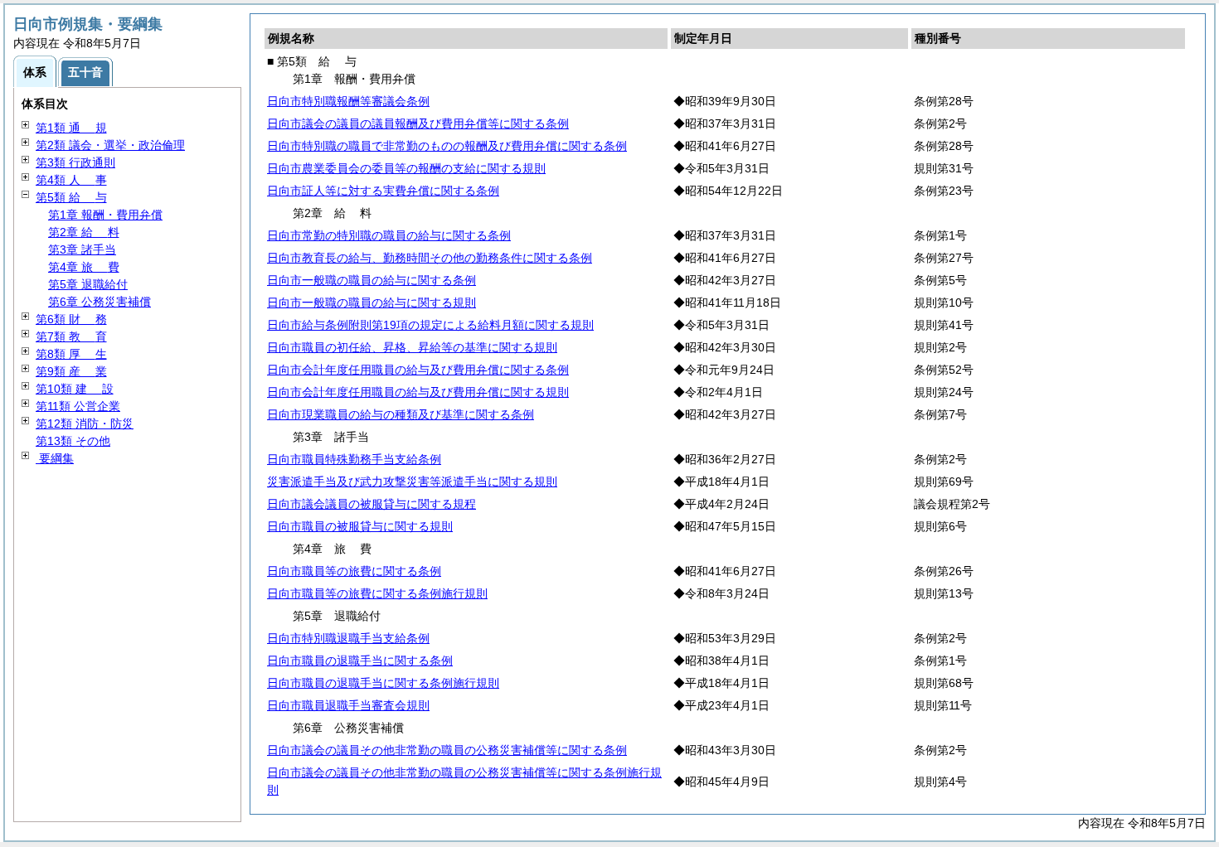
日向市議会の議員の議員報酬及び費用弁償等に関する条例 (418, 123)
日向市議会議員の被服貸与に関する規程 (371, 504)
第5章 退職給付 (88, 284)
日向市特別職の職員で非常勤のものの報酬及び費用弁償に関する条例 (447, 145)
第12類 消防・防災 (85, 423)
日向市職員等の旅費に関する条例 (354, 571)
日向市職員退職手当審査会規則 (348, 705)
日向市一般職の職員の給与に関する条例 (371, 280)
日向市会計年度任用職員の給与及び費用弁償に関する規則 (418, 392)
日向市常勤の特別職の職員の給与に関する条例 (389, 235)
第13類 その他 (73, 441)
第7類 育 (71, 336)
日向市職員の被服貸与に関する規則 (360, 526)
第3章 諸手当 (82, 249)
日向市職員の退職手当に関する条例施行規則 (383, 683)
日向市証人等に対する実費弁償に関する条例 (383, 190)
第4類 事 (71, 179)
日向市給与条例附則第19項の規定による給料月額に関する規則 (430, 325)
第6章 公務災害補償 (99, 301)
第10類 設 (75, 388)
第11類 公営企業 (78, 406)
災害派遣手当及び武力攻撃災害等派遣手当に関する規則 (412, 481)
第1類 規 (71, 127)
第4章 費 (83, 266)
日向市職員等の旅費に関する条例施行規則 (377, 593)
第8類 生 (71, 354)
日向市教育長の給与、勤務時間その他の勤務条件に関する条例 (429, 257)
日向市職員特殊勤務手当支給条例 (354, 459)
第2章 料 (83, 232)
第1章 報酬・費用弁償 (105, 214)
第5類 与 (71, 197)
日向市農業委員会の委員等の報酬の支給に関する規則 (406, 168)
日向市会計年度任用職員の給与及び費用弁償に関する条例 (418, 369)
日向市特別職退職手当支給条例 (348, 638)
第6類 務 (71, 319)
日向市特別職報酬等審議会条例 (348, 101)
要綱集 (55, 458)
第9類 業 (71, 371)
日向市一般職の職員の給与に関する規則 (371, 302)
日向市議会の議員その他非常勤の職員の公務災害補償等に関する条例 (447, 750)
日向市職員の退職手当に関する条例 (360, 660)
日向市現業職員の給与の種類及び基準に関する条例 (400, 414)
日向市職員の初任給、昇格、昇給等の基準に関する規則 (412, 347)
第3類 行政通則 (75, 162)
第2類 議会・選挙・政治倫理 (110, 145)
